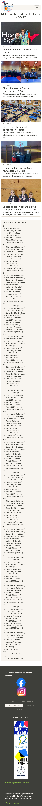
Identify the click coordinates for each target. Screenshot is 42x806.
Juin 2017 (9, 485)
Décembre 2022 (11, 336)
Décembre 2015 (11, 529)
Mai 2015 (9, 546)
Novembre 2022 (11, 339)
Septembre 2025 (11, 254)
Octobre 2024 (10, 280)
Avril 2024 (9, 294)
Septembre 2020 (11, 398)
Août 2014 (9, 567)
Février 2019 (10, 435)
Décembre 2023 (11, 306)
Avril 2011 (9, 647)
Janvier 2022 (10, 362)
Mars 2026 (9, 238)
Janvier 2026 (10, 242)
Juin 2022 (9, 351)
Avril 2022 (9, 355)
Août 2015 (9, 539)
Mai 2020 (9, 402)
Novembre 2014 (11, 560)
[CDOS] (21, 772)
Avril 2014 (9, 576)
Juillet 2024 (10, 287)
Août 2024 (9, 285)
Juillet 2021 (10, 376)
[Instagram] (21, 691)
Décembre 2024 (11, 275)
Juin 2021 (9, 379)
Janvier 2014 (10, 581)
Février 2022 (10, 360)
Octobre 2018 (10, 447)
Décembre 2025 (11, 247)
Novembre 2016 (11, 503)
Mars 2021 (9, 386)
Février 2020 (10, 407)
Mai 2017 (9, 487)
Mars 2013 (9, 597)
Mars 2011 (9, 649)
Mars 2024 (9, 296)
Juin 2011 (9, 642)
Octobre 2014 (10, 562)
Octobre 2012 (10, 612)
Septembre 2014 (11, 564)
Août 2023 (9, 315)
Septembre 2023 (11, 313)
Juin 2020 (9, 400)
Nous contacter (21, 709)
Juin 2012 (9, 616)
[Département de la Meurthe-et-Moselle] (21, 756)
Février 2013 (10, 600)
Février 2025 (10, 268)
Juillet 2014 (10, 569)
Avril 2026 (9, 235)
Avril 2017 (9, 489)
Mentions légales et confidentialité (17, 783)
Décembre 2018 (11, 442)
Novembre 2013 (11, 588)
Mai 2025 (9, 261)
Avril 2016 (9, 517)
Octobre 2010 (10, 654)
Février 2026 (10, 240)
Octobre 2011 (10, 637)
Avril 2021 (9, 383)
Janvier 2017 (10, 496)
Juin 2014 (9, 572)
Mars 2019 (9, 433)
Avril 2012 (9, 621)
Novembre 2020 (11, 393)
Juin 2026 (9, 231)
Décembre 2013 (11, 586)
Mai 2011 (9, 644)
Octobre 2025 (10, 252)
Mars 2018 (9, 463)
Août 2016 (9, 510)
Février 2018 (10, 466)
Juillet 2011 (10, 640)
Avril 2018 (9, 461)
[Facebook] (21, 682)
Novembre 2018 (11, 445)
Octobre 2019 (10, 416)
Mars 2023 (9, 327)
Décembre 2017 (11, 473)
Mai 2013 (9, 593)
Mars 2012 (9, 623)
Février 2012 (10, 626)
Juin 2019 (9, 426)
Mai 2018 (9, 459)
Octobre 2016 (10, 506)
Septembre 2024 (11, 282)
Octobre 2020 (10, 395)
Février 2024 (10, 299)
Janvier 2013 (10, 602)
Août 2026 (9, 228)
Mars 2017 (9, 492)
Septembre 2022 (11, 343)
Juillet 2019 (10, 423)
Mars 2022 (9, 358)
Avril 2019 (9, 430)
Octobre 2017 (10, 477)
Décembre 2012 (11, 607)
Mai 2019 (9, 428)
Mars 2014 (9, 579)
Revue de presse (27, 701)
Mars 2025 (9, 266)
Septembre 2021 (11, 374)
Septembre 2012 (11, 614)
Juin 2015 (9, 543)
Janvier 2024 (10, 301)
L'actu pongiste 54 (14, 705)
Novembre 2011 (11, 635)
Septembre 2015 (11, 536)
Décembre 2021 (11, 367)
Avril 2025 (9, 264)
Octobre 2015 (10, 534)
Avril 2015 (9, 548)
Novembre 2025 (11, 249)
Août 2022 (9, 346)
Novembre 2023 (11, 308)
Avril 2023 (9, 325)
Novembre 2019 (11, 414)
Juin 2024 (9, 289)
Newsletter (30, 705)
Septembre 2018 (11, 449)
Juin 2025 (9, 259)
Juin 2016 (9, 513)
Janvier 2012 (10, 628)
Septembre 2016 (11, 508)
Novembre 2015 (11, 532)
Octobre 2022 (10, 341)
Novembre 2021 (11, 369)
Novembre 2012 (11, 609)
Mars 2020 (9, 405)
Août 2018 (9, 452)
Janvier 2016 (10, 525)
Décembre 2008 (11, 659)
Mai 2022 (9, 353)
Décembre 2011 (11, 633)
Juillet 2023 (10, 318)
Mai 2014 (9, 574)
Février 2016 (10, 522)
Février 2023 (10, 329)
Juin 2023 (9, 320)
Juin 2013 (9, 590)
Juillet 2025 (10, 256)
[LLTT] (21, 741)
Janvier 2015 (10, 553)
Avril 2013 (9, 595)
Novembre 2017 (11, 475)
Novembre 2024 (11, 278)
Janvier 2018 (10, 468)
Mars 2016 (9, 520)
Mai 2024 (9, 292)
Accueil (11, 701)
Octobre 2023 (10, 311)
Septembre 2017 (11, 480)
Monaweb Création (13, 803)
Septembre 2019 (11, 419)
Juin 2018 (9, 456)
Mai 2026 (9, 233)
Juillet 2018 (10, 454)
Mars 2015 (9, 550)
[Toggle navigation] (37, 7)
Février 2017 (10, 494)
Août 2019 (9, 421)
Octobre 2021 (10, 372)
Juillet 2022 (10, 348)
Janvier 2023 (10, 332)
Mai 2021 (9, 381)
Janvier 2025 (10, 271)
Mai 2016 (9, 515)
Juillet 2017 (10, 482)
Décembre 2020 (11, 390)
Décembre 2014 (11, 557)
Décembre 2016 (11, 501)
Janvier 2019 (10, 438)
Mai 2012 (9, 619)
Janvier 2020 (10, 409)
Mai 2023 (9, 322)
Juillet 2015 (10, 541)
